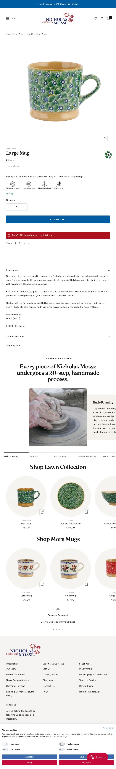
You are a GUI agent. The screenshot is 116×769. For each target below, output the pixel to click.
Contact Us (49, 686)
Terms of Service (87, 680)
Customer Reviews (15, 686)
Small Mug (26, 522)
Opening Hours (50, 674)
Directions (48, 680)
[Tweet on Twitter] (24, 243)
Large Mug (26, 594)
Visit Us (46, 668)
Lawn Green (18, 34)
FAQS (46, 691)
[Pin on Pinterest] (19, 243)
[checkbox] (5, 744)
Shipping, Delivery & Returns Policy (20, 693)
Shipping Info (13, 345)
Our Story (11, 668)
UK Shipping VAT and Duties (93, 674)
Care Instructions (15, 336)
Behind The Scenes (15, 674)
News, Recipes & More (17, 680)
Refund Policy (86, 686)
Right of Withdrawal (89, 691)
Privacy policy (108, 728)
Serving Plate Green (71, 522)
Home (8, 34)
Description (12, 270)
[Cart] (108, 18)
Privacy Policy (86, 668)
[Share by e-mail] (29, 244)
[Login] (102, 18)
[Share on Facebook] (15, 243)
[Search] (13, 18)
